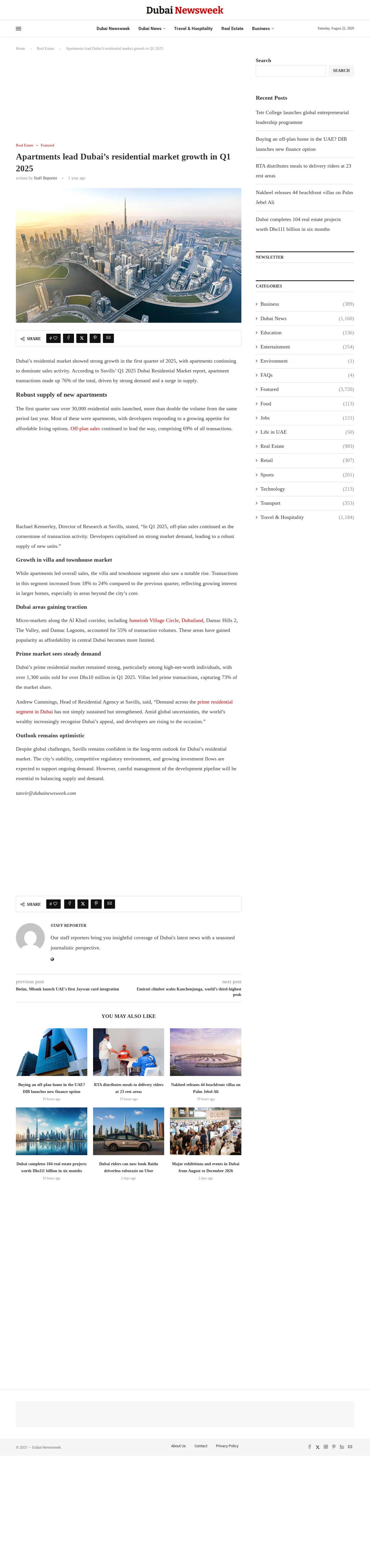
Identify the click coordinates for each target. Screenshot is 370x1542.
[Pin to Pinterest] (95, 338)
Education (307, 332)
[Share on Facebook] (68, 338)
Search (263, 60)
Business (261, 28)
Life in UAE (307, 432)
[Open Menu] (18, 28)
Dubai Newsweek (113, 28)
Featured (307, 389)
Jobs (307, 418)
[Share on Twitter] (81, 338)
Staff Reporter (45, 178)
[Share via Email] (108, 338)
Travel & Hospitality (193, 28)
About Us (178, 1446)
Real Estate (232, 28)
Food (307, 404)
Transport (307, 503)
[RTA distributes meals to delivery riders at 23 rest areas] (128, 1052)
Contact (201, 1446)
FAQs (307, 375)
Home (20, 48)
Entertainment (307, 347)
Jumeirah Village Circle (154, 620)
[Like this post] (55, 338)
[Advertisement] (128, 100)
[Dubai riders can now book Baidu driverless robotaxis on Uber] (128, 1131)
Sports (307, 475)
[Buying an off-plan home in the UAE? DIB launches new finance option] (51, 1052)
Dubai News (150, 28)
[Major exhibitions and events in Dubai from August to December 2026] (205, 1131)
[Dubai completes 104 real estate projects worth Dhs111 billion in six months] (51, 1131)
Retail (307, 460)
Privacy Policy (227, 1446)
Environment (307, 361)
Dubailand (192, 620)
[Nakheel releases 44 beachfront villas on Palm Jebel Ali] (205, 1052)
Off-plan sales (85, 428)
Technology (307, 489)
